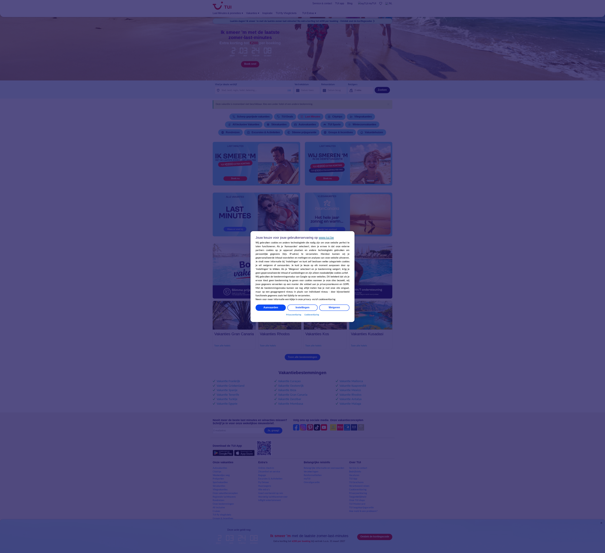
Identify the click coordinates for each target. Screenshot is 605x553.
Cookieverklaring (311, 315)
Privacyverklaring (293, 315)
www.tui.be (326, 237)
